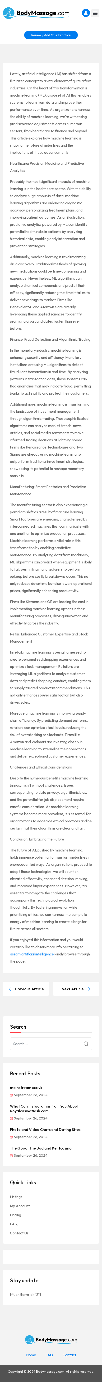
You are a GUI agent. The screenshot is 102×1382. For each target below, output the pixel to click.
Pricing (15, 1214)
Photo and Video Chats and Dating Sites (45, 1129)
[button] (95, 13)
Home (31, 1354)
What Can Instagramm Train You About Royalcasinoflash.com (44, 1108)
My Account (20, 1205)
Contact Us (19, 1233)
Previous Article (29, 988)
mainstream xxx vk (26, 1087)
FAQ (14, 1224)
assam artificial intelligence (32, 954)
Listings (16, 1196)
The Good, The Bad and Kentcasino (41, 1148)
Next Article (73, 988)
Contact (69, 1354)
